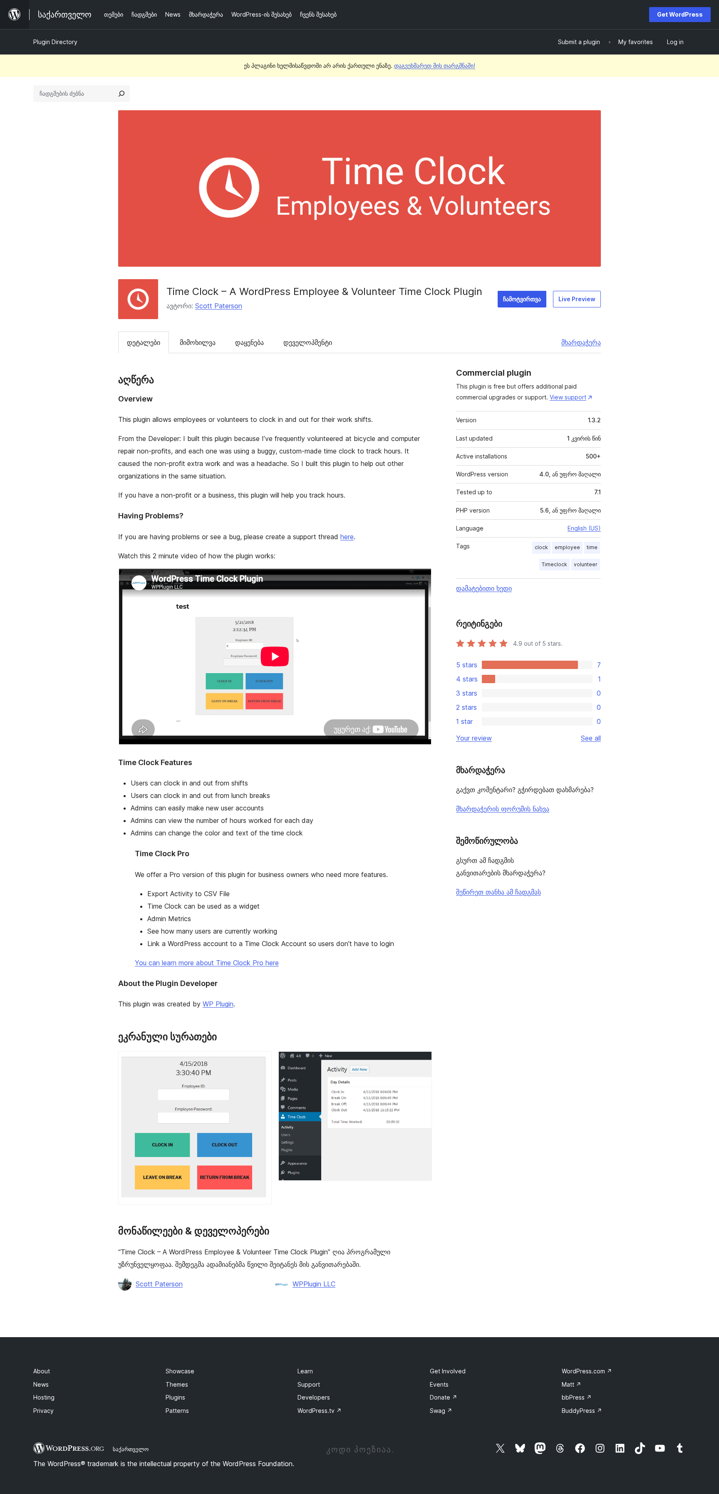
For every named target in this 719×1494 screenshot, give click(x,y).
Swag (441, 1410)
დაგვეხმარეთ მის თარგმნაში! (434, 65)
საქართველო (131, 1449)
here (347, 537)
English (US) (584, 528)
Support (309, 1384)
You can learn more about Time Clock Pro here (207, 963)
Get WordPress (680, 14)
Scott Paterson (218, 306)
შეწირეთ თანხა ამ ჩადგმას (498, 892)
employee (567, 547)
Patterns (177, 1410)
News (41, 1384)
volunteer (586, 564)
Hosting (44, 1397)
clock (541, 547)
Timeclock (554, 564)
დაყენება (249, 342)
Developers (314, 1397)
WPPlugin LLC (314, 1284)
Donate (443, 1397)
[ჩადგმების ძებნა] (121, 93)
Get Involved (448, 1371)
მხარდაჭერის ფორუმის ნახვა (502, 809)
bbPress (577, 1397)
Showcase (180, 1371)
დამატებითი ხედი (484, 588)
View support (568, 397)
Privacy (43, 1410)
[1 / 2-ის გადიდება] (260, 1062)
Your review (474, 738)
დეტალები (143, 342)
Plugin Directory (55, 41)
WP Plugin (218, 1004)
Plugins (175, 1397)
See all (591, 738)
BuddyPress (582, 1410)
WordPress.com (587, 1371)
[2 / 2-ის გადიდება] (421, 1062)
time (592, 547)
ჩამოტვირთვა (522, 298)
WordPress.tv (320, 1410)
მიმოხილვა (198, 342)
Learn (305, 1371)
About (41, 1371)
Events (439, 1384)
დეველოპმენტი (307, 342)
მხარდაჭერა (581, 342)
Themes (177, 1384)
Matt (571, 1384)
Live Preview (576, 298)
